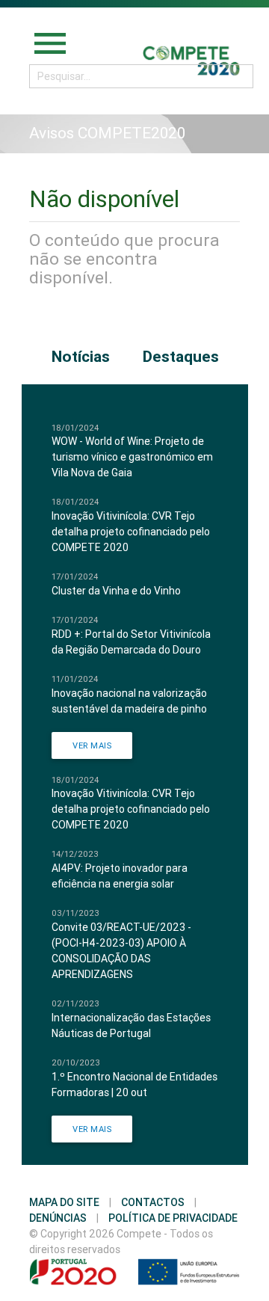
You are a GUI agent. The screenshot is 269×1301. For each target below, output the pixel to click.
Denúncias (58, 1218)
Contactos (153, 1202)
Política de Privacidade (173, 1218)
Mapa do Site (64, 1202)
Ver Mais (91, 745)
